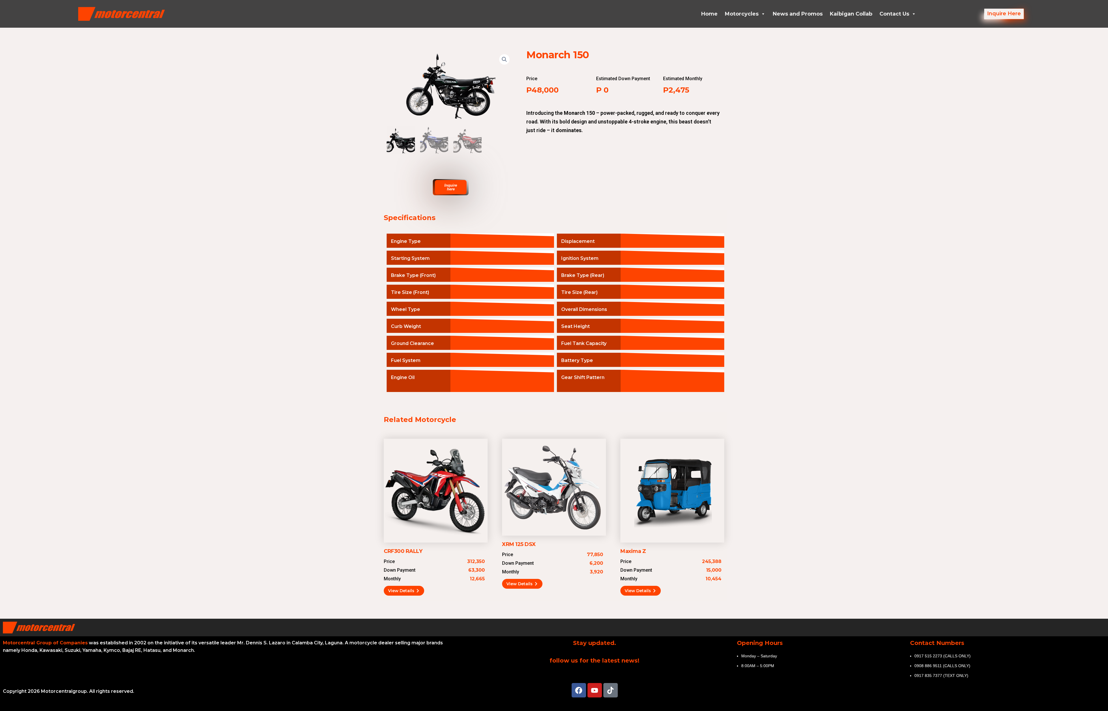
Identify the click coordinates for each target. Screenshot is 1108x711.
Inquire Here (1004, 13)
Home (709, 14)
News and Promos (798, 14)
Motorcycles (742, 14)
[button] (504, 59)
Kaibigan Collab (851, 14)
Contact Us (894, 14)
